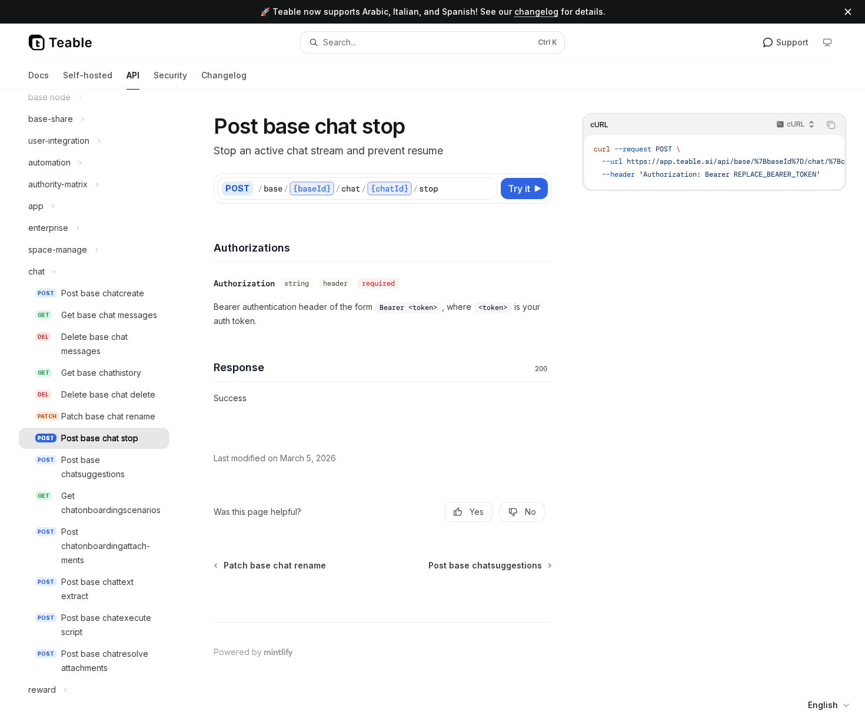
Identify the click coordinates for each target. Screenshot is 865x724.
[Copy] (486, 188)
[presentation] (103, 407)
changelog (536, 11)
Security (170, 75)
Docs (38, 75)
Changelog (224, 75)
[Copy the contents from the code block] (831, 125)
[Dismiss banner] (848, 11)
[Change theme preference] (827, 42)
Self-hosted (87, 75)
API (133, 75)
